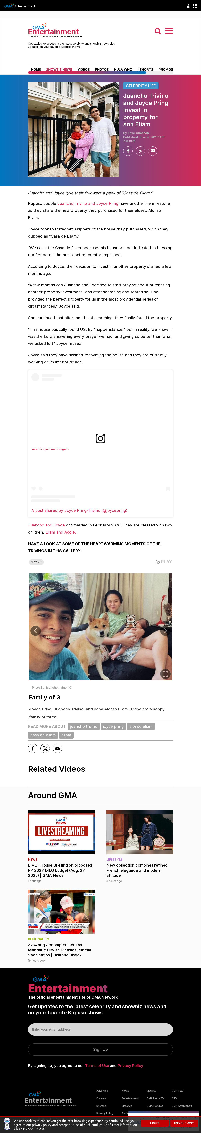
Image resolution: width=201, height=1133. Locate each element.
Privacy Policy (130, 1065)
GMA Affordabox (182, 1105)
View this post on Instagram (50, 449)
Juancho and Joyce (46, 525)
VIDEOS (84, 70)
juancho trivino (83, 726)
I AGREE (155, 1123)
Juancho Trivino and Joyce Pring (87, 203)
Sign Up (100, 1049)
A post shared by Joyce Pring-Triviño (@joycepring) (79, 510)
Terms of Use (97, 1065)
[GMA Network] (9, 5)
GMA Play (177, 1090)
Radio (125, 1113)
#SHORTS (145, 70)
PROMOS (166, 70)
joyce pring (113, 726)
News (125, 1090)
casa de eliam (43, 735)
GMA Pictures (155, 1105)
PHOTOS (102, 70)
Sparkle (151, 1090)
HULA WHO (123, 70)
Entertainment (25, 6)
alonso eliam (141, 726)
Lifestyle (127, 1105)
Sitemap (101, 1105)
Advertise (102, 1090)
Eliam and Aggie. (60, 532)
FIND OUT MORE (184, 1123)
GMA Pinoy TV (155, 1098)
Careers (101, 1098)
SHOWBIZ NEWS (59, 70)
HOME (36, 70)
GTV (174, 1098)
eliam (66, 735)
